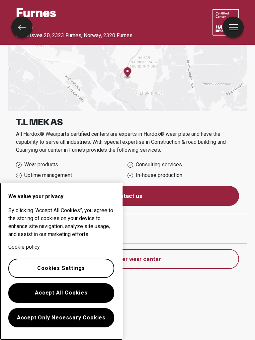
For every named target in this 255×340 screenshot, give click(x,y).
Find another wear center (127, 259)
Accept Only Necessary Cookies (61, 317)
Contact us (127, 196)
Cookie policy (24, 247)
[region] (61, 261)
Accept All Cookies (61, 293)
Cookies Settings (61, 268)
